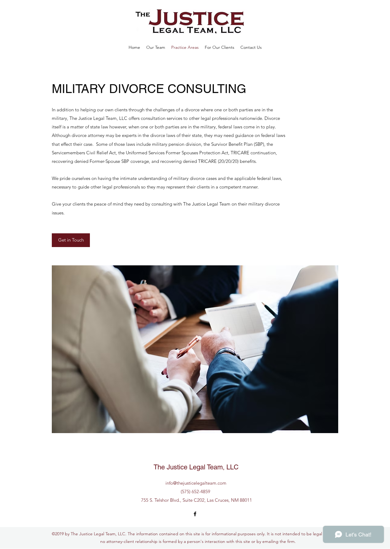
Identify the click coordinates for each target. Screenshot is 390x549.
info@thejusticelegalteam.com (195, 483)
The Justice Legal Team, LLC (196, 467)
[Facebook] (195, 514)
